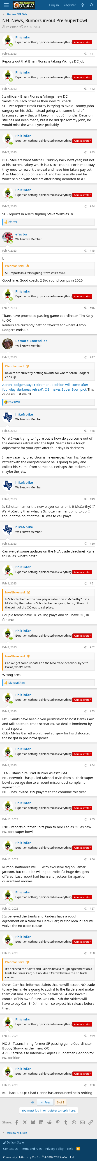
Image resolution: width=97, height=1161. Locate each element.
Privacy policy (54, 1149)
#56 (92, 859)
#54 (92, 765)
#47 (92, 357)
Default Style (15, 1142)
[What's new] (82, 5)
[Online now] (11, 45)
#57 (92, 908)
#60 (92, 1085)
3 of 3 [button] (60, 1102)
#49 (92, 499)
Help (70, 1149)
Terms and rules (31, 1149)
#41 (92, 54)
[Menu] (6, 5)
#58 (92, 953)
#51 (92, 583)
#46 (92, 308)
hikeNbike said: (15, 592)
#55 (92, 819)
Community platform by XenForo (39, 1157)
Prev (47, 1102)
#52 (92, 647)
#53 (92, 711)
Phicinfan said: (14, 266)
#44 (92, 206)
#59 (92, 1036)
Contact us (10, 1149)
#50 (92, 544)
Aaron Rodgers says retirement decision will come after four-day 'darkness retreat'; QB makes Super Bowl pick (45, 386)
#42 (92, 89)
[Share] (85, 53)
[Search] (91, 5)
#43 (92, 152)
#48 (92, 431)
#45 (92, 251)
